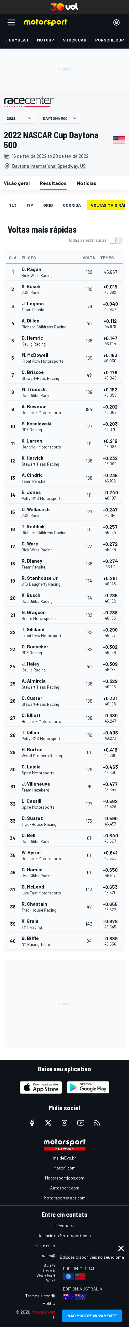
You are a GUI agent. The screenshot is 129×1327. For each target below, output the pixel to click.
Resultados (53, 183)
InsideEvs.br (64, 1157)
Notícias (86, 183)
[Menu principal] (11, 22)
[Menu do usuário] (116, 22)
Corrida (72, 205)
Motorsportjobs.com (64, 1177)
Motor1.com (64, 1167)
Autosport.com (64, 1187)
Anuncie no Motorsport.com (65, 1235)
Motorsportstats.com (64, 1197)
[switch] (94, 240)
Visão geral (17, 183)
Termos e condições (44, 1295)
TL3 (13, 205)
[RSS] (97, 1122)
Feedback (64, 1225)
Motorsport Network (53, 1312)
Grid (48, 205)
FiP (30, 205)
